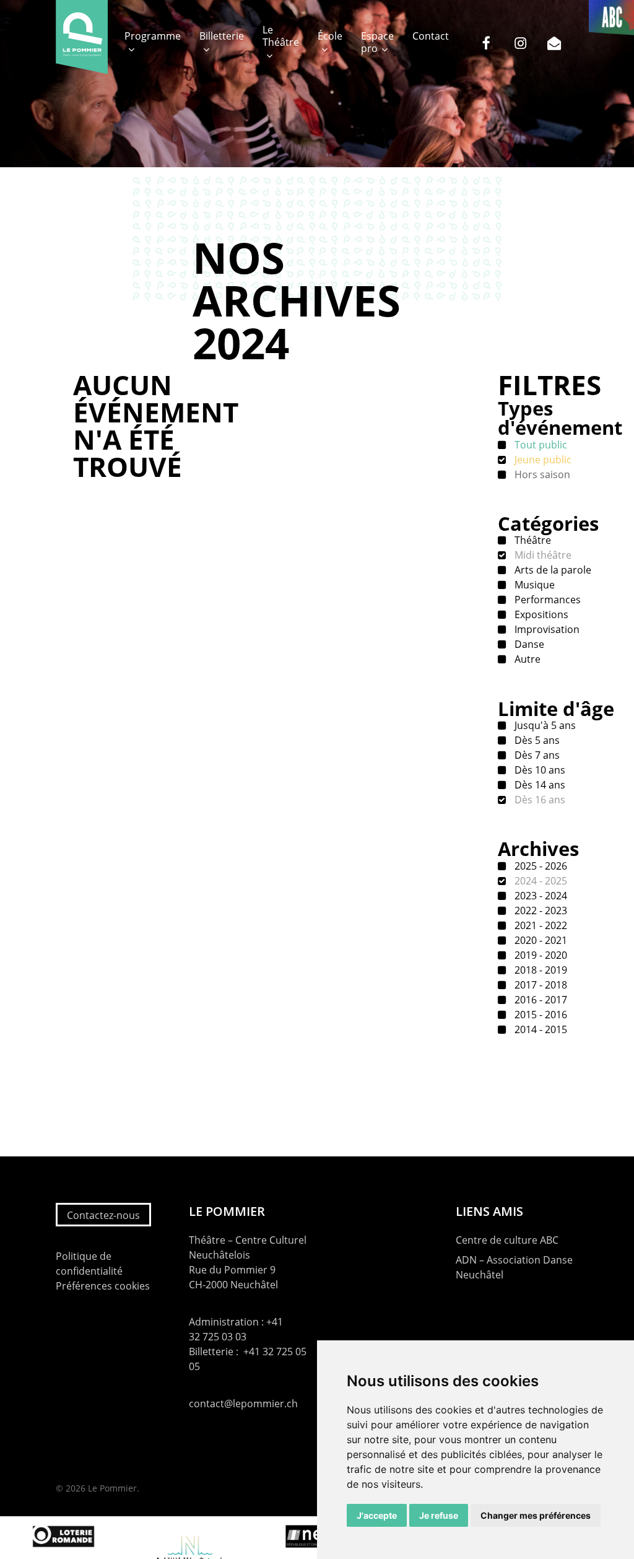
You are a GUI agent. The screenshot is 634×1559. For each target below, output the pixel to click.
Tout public (539, 445)
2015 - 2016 (539, 1014)
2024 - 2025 (539, 881)
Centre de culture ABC (507, 1240)
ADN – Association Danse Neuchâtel (514, 1267)
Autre (526, 659)
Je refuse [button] (438, 1515)
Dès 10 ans (538, 770)
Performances (546, 599)
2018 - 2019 (539, 970)
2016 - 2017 (539, 1000)
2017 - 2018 (539, 985)
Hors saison (541, 474)
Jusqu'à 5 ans (544, 725)
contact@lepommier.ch (243, 1403)
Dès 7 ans (536, 755)
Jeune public (541, 459)
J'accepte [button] (377, 1515)
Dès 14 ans (538, 785)
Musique (533, 585)
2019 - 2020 (539, 955)
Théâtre (531, 540)
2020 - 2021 (539, 940)
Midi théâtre (541, 555)
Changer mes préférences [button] (535, 1515)
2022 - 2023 (539, 910)
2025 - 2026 (539, 866)
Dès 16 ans (538, 799)
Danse (528, 644)
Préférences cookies (103, 1286)
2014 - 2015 (539, 1029)
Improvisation (546, 629)
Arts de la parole (551, 570)
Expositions (540, 614)
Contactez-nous (103, 1215)
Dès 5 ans (536, 740)
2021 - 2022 (539, 925)
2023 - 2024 (539, 895)
